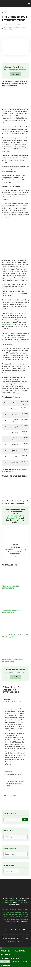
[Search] (25, 819)
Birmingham (12, 910)
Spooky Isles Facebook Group (15, 517)
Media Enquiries (7, 938)
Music (25, 961)
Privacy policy (27, 938)
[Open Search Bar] (29, 4)
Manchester (6, 919)
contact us (22, 938)
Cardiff (25, 910)
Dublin (12, 912)
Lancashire (18, 917)
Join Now (15, 74)
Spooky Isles (8, 771)
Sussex (14, 921)
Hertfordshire (13, 914)
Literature (16, 961)
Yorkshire (15, 924)
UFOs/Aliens (5, 965)
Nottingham (24, 919)
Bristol (19, 910)
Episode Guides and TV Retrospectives (15, 27)
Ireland (21, 914)
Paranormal (5, 951)
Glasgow (5, 914)
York (24, 921)
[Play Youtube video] (15, 489)
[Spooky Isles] (11, 3)
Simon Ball (7, 24)
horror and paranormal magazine (14, 900)
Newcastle (7, 921)
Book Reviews (13, 938)
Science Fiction (8, 29)
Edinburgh (18, 912)
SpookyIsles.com (7, 902)
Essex (25, 912)
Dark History (20, 951)
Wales (20, 921)
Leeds (5, 917)
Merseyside (15, 919)
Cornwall (6, 912)
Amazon (11, 471)
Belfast (5, 910)
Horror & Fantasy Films (10, 958)
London (25, 917)
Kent (26, 914)
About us (3, 938)
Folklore (4, 954)
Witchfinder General (8, 324)
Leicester (11, 917)
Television (5, 13)
